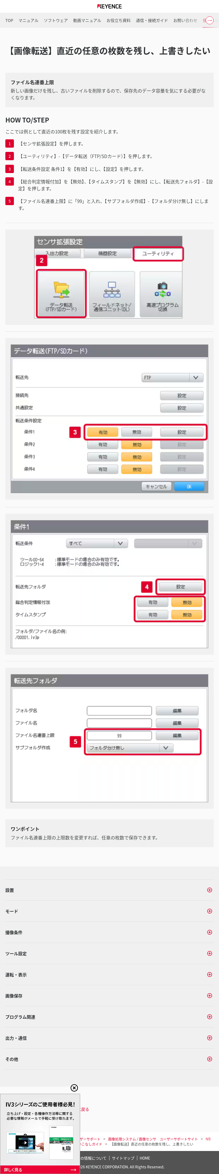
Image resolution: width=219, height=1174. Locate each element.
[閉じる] (74, 1088)
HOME (145, 1158)
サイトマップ (123, 1158)
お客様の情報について (88, 1158)
